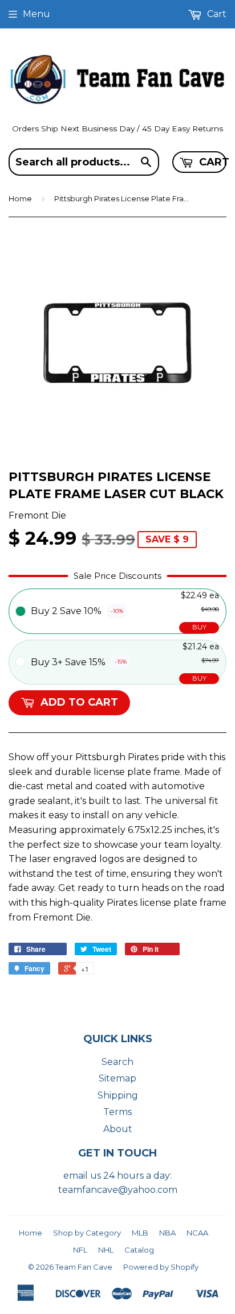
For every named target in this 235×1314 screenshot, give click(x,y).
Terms (117, 1111)
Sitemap (117, 1078)
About (117, 1129)
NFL (80, 1249)
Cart (211, 162)
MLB (140, 1232)
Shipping (118, 1095)
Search (117, 1061)
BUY (199, 627)
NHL (106, 1249)
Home (20, 198)
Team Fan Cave (83, 1266)
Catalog (139, 1249)
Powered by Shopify (160, 1266)
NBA (167, 1232)
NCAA (197, 1232)
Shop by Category (87, 1232)
